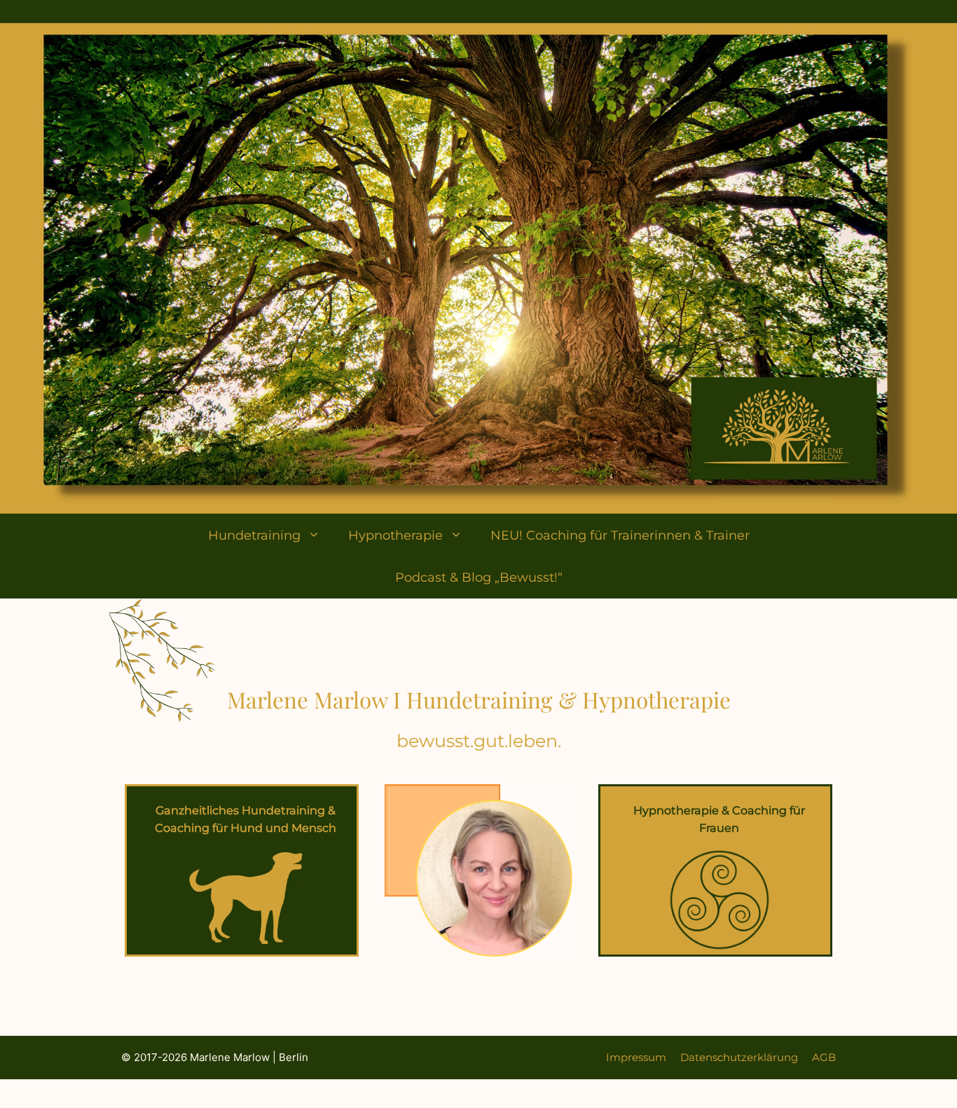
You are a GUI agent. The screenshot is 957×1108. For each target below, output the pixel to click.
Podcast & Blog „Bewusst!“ (479, 577)
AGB (824, 1057)
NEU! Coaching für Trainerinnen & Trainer (620, 535)
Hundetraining (254, 535)
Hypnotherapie (395, 535)
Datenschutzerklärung (739, 1057)
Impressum (636, 1057)
